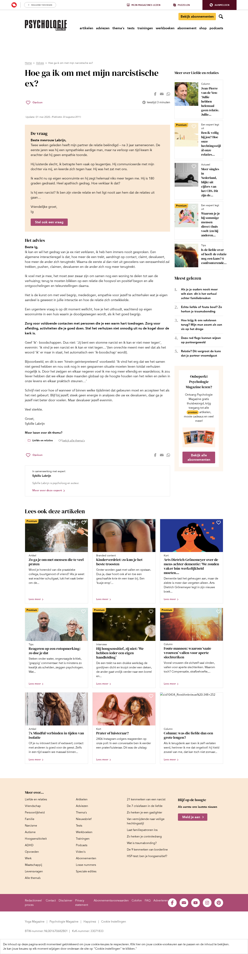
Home (28, 63)
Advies (40, 63)
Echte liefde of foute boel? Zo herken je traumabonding (201, 309)
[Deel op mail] (162, 94)
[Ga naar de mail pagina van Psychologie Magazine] (184, 902)
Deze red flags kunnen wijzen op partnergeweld (201, 340)
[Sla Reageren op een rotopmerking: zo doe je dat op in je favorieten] (83, 611)
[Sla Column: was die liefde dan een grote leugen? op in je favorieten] (218, 696)
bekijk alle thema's (73, 440)
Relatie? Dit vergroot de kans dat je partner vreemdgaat (201, 353)
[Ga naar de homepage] (46, 25)
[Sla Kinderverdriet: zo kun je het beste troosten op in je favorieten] (151, 522)
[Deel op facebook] (155, 94)
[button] (219, 5)
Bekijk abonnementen (197, 17)
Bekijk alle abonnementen (199, 457)
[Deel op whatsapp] (168, 94)
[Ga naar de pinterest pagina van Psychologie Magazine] (218, 902)
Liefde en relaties (42, 440)
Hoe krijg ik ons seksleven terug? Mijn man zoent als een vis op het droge (201, 325)
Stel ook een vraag (49, 222)
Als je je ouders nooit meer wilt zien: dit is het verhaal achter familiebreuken (199, 294)
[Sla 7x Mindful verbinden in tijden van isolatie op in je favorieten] (83, 696)
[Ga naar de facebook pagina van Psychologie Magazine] (172, 902)
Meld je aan (191, 817)
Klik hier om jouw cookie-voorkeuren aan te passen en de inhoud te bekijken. (179, 944)
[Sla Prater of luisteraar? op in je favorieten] (151, 696)
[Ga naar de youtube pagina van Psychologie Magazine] (195, 902)
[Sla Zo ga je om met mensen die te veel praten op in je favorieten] (83, 522)
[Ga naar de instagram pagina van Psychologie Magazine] (207, 902)
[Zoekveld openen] (221, 16)
